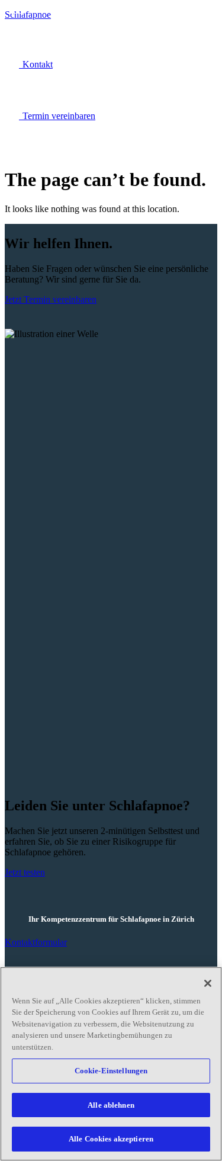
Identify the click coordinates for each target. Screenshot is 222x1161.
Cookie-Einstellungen (111, 1070)
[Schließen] (208, 983)
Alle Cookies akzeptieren (111, 1138)
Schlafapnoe (28, 14)
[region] (111, 1064)
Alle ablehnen (111, 1105)
